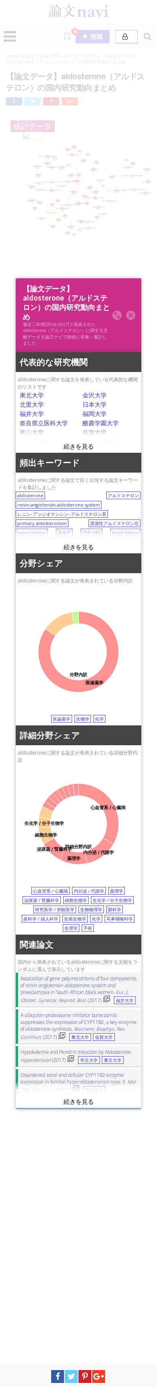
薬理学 (116, 891)
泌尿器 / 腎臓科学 (41, 900)
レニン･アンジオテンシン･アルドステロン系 (61, 514)
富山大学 (32, 432)
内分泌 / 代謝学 (89, 891)
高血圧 (64, 533)
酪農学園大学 (101, 423)
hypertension (31, 533)
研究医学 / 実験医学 (54, 909)
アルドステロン (123, 495)
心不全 (24, 542)
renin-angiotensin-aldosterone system (58, 505)
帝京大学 (89, 1060)
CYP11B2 (91, 533)
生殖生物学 (75, 919)
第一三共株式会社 (107, 441)
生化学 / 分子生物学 (112, 900)
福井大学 (32, 414)
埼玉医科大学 (38, 441)
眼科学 (114, 909)
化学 (99, 719)
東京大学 (113, 1060)
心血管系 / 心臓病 (50, 891)
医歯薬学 (61, 719)
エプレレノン (85, 542)
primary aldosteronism (42, 523)
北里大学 (32, 404)
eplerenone (51, 542)
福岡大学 (95, 414)
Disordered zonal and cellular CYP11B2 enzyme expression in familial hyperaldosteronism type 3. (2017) (78, 1082)
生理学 (71, 928)
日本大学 (95, 404)
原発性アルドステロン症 (114, 523)
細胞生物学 (76, 900)
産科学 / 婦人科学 (40, 919)
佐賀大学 (95, 432)
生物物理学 (91, 909)
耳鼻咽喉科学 (119, 919)
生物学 (82, 719)
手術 (87, 928)
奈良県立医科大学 (44, 423)
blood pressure (122, 542)
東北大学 (32, 395)
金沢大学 (95, 395)
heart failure (125, 533)
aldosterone (30, 495)
